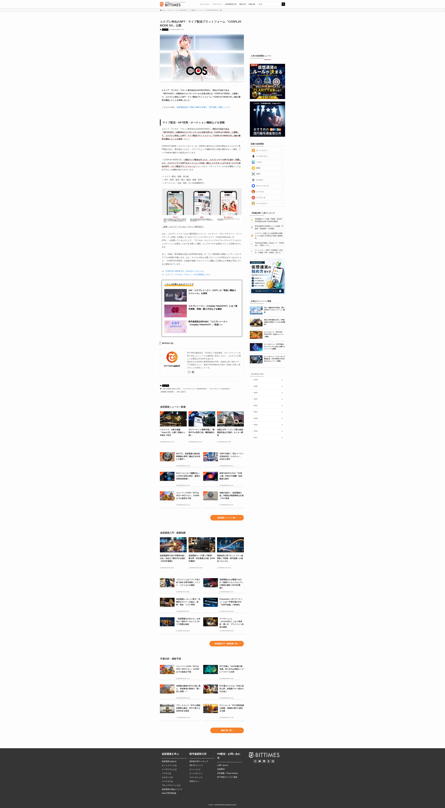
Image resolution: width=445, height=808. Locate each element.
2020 (255, 418)
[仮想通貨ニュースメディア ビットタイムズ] (170, 4)
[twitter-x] (189, 372)
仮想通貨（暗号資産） (168, 392)
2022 (255, 405)
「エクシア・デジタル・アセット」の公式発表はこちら (187, 274)
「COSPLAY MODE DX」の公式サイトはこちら (184, 271)
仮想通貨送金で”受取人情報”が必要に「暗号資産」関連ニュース (203, 107)
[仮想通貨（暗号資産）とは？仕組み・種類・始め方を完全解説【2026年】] (267, 293)
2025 (255, 386)
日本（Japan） (181, 392)
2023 (255, 399)
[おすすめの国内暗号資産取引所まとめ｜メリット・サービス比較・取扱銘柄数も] (267, 136)
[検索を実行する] (283, 4)
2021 (255, 412)
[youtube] (192, 372)
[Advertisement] (267, 34)
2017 (255, 437)
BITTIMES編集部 (172, 366)
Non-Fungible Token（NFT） (172, 389)
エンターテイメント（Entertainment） (195, 389)
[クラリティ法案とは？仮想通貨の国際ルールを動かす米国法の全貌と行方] (267, 98)
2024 (255, 393)
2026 (255, 380)
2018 (255, 431)
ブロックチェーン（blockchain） (219, 389)
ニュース (165, 29)
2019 (255, 425)
